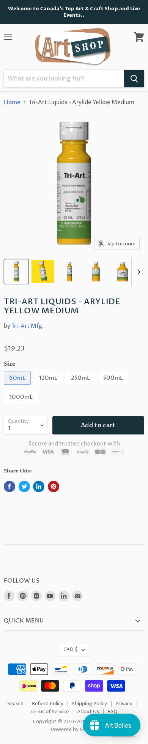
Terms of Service (49, 711)
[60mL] (18, 387)
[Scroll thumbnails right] (137, 271)
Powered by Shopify (74, 729)
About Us (88, 711)
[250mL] (81, 387)
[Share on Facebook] (9, 486)
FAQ (112, 711)
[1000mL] (22, 406)
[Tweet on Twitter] (24, 486)
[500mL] (114, 387)
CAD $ (70, 649)
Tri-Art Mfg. (27, 326)
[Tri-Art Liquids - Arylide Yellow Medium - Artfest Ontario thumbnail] (16, 271)
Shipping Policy (89, 703)
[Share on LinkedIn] (38, 486)
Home (12, 102)
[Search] (134, 78)
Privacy (123, 703)
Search (15, 703)
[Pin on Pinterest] (53, 486)
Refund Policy (47, 703)
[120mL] (49, 387)
